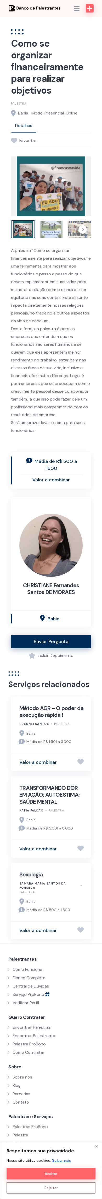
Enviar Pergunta (51, 641)
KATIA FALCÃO (31, 810)
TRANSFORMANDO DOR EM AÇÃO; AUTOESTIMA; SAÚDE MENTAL (49, 795)
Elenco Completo (29, 977)
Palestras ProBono (30, 1126)
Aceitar (51, 1173)
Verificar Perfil (26, 1003)
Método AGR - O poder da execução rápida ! (51, 712)
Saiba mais (61, 1160)
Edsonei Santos (34, 724)
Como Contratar (28, 1052)
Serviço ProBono (29, 994)
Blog (17, 1085)
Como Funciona (27, 969)
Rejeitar (51, 1187)
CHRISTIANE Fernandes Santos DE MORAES (51, 589)
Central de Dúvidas (31, 986)
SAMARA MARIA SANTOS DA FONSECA (42, 886)
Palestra (18, 103)
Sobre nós (22, 1077)
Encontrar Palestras (32, 1027)
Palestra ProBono (29, 1044)
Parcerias (21, 1094)
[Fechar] (96, 1146)
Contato (21, 1102)
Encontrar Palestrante (34, 1035)
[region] (51, 1170)
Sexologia (31, 874)
